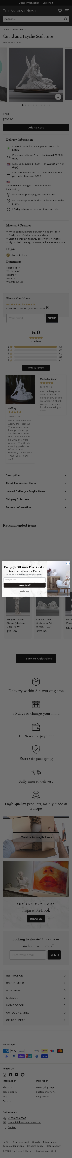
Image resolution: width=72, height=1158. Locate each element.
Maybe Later (24, 591)
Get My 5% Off (24, 585)
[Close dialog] (67, 563)
